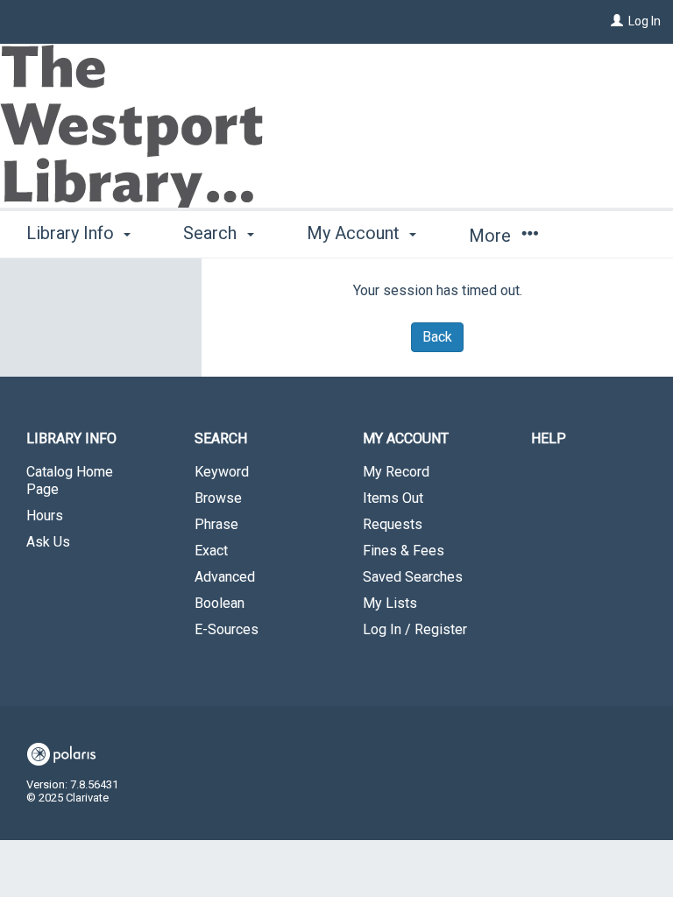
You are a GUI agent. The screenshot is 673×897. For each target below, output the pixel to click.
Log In (644, 21)
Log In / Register (415, 629)
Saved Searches (413, 577)
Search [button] (212, 233)
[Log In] (617, 21)
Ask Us (48, 541)
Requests (392, 524)
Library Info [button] (72, 233)
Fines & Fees (403, 550)
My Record (396, 471)
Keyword (222, 471)
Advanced (225, 577)
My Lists (390, 603)
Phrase (216, 524)
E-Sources (227, 629)
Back (437, 336)
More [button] (492, 235)
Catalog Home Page (69, 480)
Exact (211, 550)
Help (548, 438)
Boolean (219, 603)
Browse (218, 498)
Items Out (393, 498)
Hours (44, 515)
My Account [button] (355, 233)
